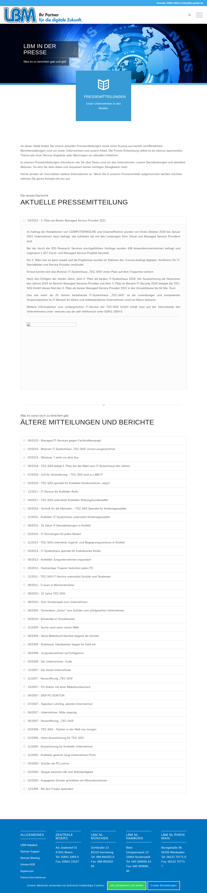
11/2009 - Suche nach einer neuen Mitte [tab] (53, 627)
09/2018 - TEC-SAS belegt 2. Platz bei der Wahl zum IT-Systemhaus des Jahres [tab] (79, 465)
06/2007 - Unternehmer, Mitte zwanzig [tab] (52, 712)
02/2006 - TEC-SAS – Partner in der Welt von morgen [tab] (62, 729)
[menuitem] (189, 15)
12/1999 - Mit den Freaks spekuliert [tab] (50, 788)
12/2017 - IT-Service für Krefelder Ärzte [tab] (53, 491)
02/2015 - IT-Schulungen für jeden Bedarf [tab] (54, 534)
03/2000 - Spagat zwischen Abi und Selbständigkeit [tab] (60, 772)
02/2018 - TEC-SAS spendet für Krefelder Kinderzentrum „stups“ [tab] (69, 483)
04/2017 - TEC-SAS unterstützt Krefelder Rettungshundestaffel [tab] (68, 500)
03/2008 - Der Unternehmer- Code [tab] (50, 661)
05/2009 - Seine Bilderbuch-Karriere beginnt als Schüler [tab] (63, 635)
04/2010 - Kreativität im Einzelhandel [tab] (51, 618)
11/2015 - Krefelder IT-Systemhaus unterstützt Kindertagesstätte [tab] (69, 517)
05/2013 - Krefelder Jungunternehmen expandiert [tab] (59, 559)
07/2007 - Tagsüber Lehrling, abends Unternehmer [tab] (60, 703)
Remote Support (29, 851)
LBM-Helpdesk (29, 845)
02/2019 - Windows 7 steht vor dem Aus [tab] (53, 457)
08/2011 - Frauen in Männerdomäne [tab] (51, 585)
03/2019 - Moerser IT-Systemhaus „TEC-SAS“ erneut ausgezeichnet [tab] (71, 449)
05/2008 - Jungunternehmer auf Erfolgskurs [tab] (56, 653)
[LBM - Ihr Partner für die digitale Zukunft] (43, 15)
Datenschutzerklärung (33, 877)
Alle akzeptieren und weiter (126, 885)
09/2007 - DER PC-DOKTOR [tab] (46, 695)
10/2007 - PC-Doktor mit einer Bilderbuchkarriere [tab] (59, 687)
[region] (103, 307)
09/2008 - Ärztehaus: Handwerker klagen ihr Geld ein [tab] (62, 644)
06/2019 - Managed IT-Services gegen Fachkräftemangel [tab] (64, 440)
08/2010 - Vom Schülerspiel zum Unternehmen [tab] (58, 602)
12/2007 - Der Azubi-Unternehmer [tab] (49, 670)
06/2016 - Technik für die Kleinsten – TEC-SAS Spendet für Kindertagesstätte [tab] (77, 508)
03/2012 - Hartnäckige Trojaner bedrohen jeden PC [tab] (60, 568)
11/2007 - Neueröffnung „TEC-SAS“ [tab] (50, 678)
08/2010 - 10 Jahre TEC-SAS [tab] (46, 593)
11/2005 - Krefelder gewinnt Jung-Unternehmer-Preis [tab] (62, 755)
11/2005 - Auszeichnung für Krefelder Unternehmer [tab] (60, 746)
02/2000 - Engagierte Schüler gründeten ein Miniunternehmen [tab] (67, 780)
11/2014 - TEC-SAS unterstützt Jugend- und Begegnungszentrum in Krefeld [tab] (76, 542)
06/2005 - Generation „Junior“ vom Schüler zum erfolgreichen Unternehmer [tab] (76, 610)
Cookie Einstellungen (164, 885)
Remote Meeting (30, 857)
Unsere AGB (27, 864)
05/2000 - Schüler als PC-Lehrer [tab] (48, 763)
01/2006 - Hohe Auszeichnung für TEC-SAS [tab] (55, 737)
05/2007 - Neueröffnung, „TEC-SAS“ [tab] (51, 720)
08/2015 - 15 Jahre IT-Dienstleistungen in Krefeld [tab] (59, 525)
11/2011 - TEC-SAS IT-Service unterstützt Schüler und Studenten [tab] (69, 576)
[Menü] (198, 15)
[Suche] (189, 15)
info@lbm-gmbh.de (192, 3)
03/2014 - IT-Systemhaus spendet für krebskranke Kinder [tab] (64, 550)
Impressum (27, 871)
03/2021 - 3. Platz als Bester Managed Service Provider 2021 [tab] (67, 220)
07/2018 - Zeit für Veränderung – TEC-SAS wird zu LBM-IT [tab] (65, 474)
